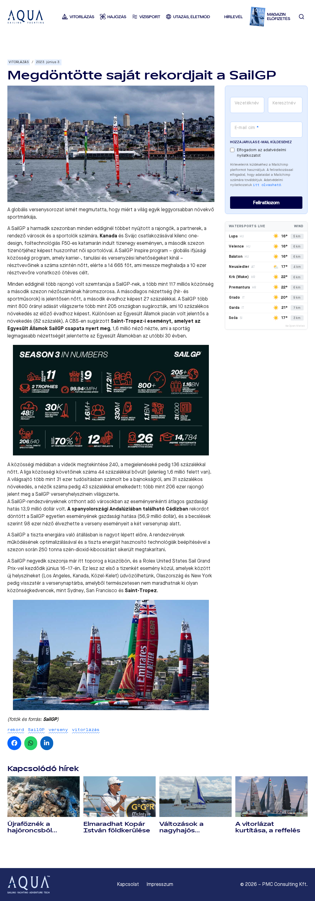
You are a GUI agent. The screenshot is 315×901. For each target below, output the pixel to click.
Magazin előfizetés (278, 16)
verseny (58, 729)
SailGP (36, 729)
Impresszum (159, 884)
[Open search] (302, 17)
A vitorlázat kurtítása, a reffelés (267, 827)
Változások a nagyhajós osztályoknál (181, 830)
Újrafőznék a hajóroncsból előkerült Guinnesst (40, 830)
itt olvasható (267, 185)
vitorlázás (86, 729)
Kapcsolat (128, 884)
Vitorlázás (19, 62)
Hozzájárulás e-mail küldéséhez (261, 142)
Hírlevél (233, 16)
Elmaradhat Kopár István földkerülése (116, 827)
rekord (15, 729)
